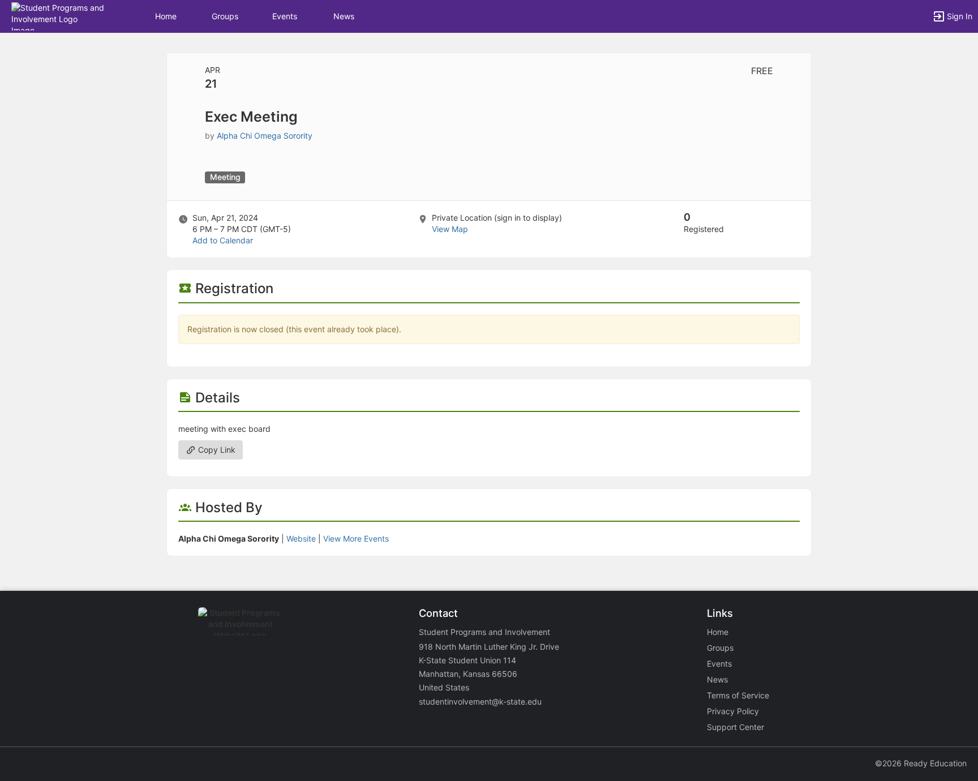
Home (717, 632)
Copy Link (215, 449)
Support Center (735, 727)
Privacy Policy (733, 711)
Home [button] (166, 16)
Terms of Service (738, 695)
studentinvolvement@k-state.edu (480, 701)
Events (284, 16)
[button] (58, 15)
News (343, 16)
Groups (225, 16)
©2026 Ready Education (921, 763)
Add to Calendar (222, 240)
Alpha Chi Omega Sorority (264, 135)
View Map (450, 229)
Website (301, 538)
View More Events (356, 538)
